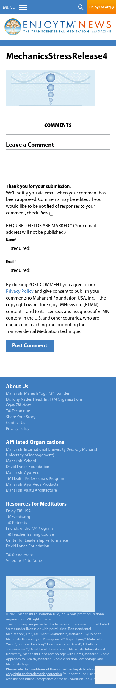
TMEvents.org (18, 517)
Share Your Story (20, 417)
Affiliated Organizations (35, 442)
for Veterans (20, 555)
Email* (11, 262)
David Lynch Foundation (27, 467)
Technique (18, 411)
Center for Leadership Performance (37, 540)
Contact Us (15, 423)
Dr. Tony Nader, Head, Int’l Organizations (44, 399)
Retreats (16, 523)
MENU (9, 7)
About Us (17, 387)
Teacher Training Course (30, 534)
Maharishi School (21, 461)
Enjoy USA (18, 511)
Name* (11, 240)
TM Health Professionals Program (35, 479)
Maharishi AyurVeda (24, 473)
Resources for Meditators (36, 504)
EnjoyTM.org (100, 7)
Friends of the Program (29, 528)
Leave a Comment (30, 145)
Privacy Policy (20, 291)
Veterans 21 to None (24, 561)
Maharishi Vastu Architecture (31, 490)
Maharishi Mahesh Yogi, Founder (38, 393)
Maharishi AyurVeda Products (32, 484)
